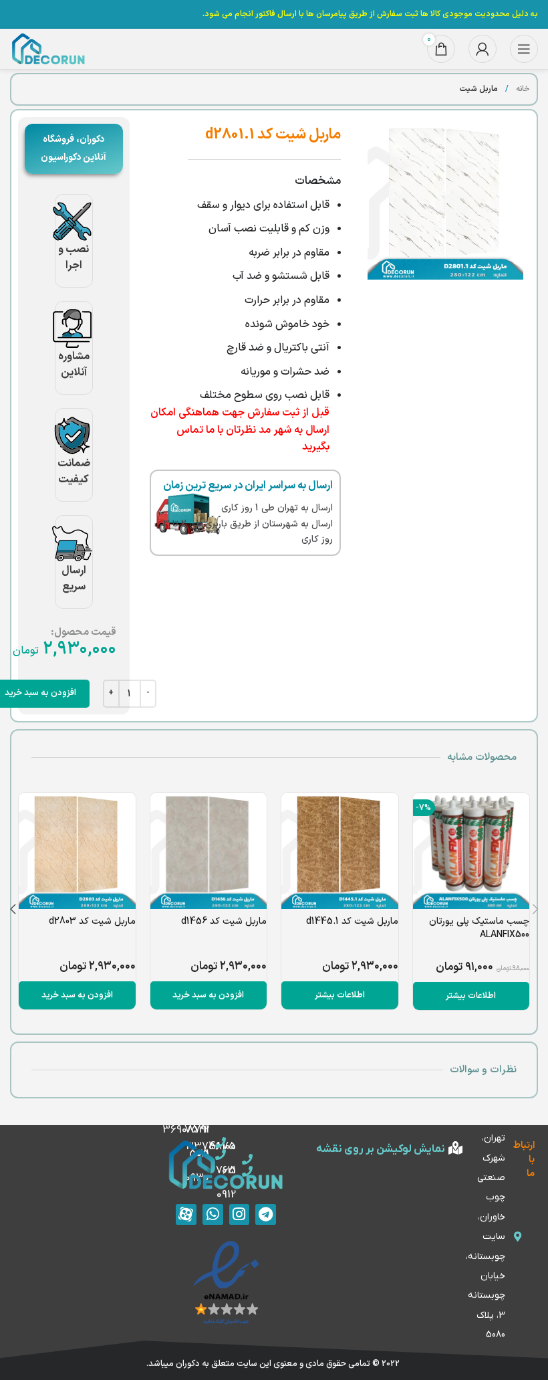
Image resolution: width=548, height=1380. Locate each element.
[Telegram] (265, 1214)
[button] (208, 995)
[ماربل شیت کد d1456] (208, 851)
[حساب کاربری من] (482, 48)
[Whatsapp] (212, 1214)
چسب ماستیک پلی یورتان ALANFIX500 (479, 928)
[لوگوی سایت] (48, 49)
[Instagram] (239, 1214)
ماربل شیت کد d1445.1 (352, 921)
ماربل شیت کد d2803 (92, 921)
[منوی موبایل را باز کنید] (524, 48)
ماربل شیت (478, 89)
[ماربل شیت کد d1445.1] (339, 851)
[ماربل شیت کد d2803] (77, 851)
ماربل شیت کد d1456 (224, 921)
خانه (522, 89)
